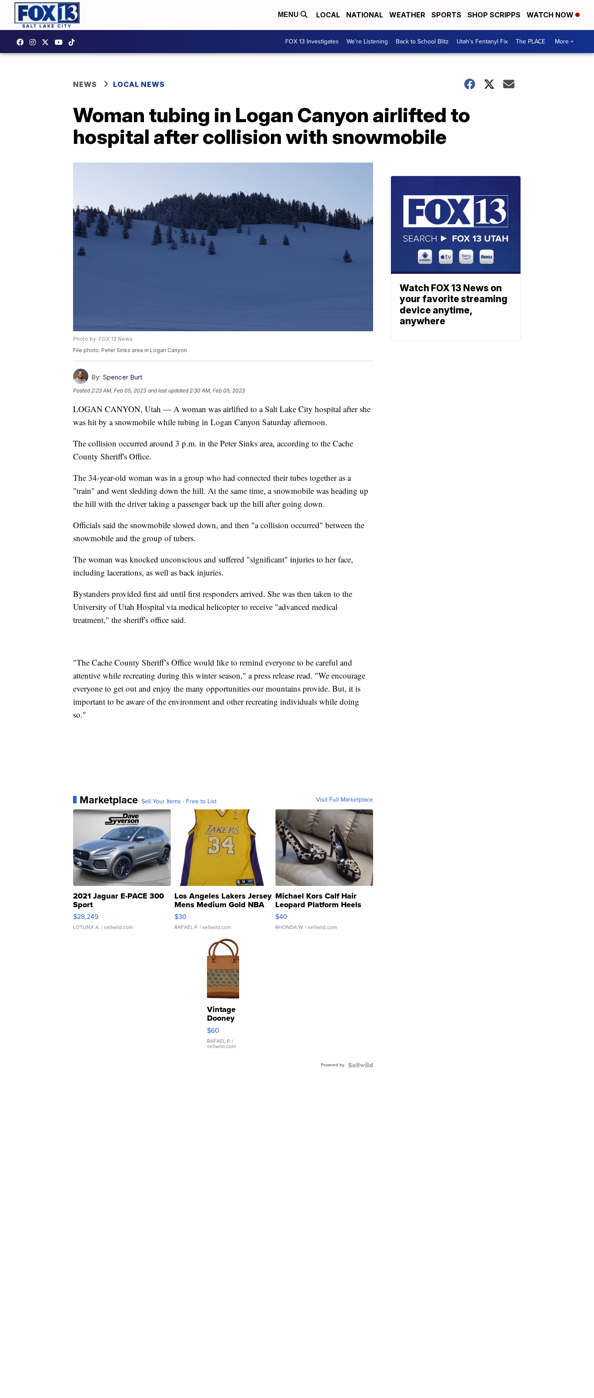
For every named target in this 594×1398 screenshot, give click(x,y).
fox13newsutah (22, 42)
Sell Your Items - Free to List (179, 802)
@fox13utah (74, 42)
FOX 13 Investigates (312, 41)
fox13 (47, 42)
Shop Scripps (494, 14)
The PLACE (530, 41)
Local (328, 14)
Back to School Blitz (422, 41)
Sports (446, 14)
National (364, 14)
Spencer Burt (122, 377)
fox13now (35, 42)
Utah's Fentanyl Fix (482, 41)
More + (564, 41)
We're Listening (367, 41)
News (85, 84)
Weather (407, 14)
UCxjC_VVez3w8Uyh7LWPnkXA (61, 42)
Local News (139, 84)
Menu (289, 14)
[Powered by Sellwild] (360, 1065)
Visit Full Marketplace (344, 800)
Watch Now (551, 14)
